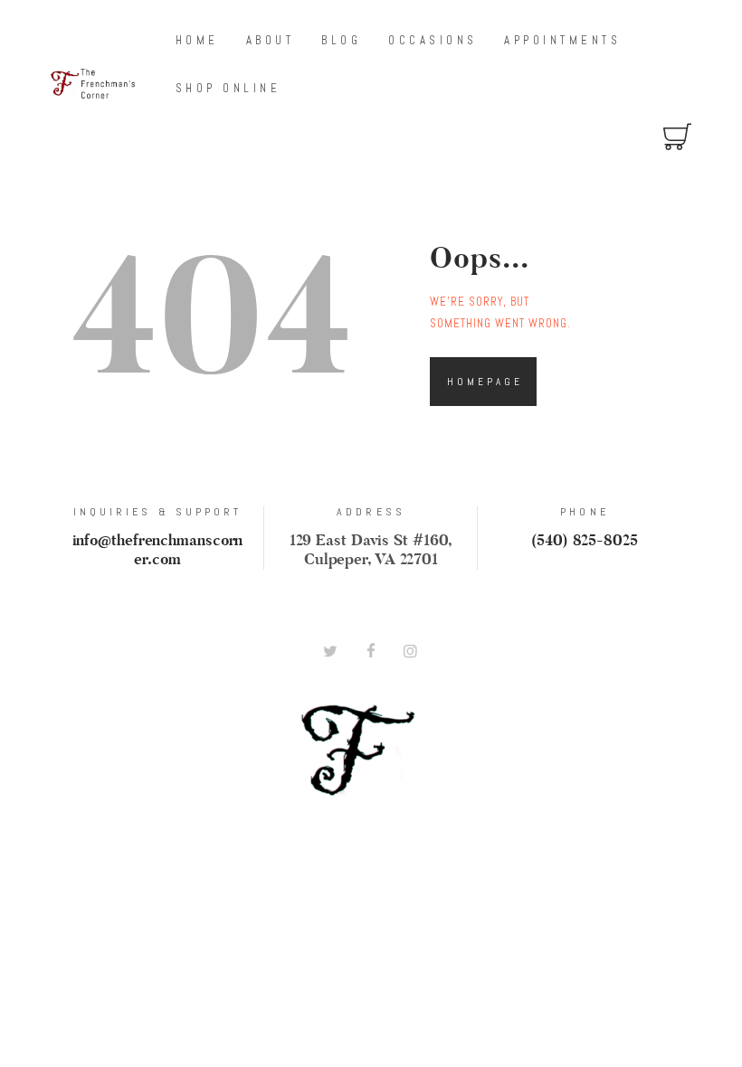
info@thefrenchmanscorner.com (157, 551)
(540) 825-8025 (584, 541)
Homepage (485, 381)
